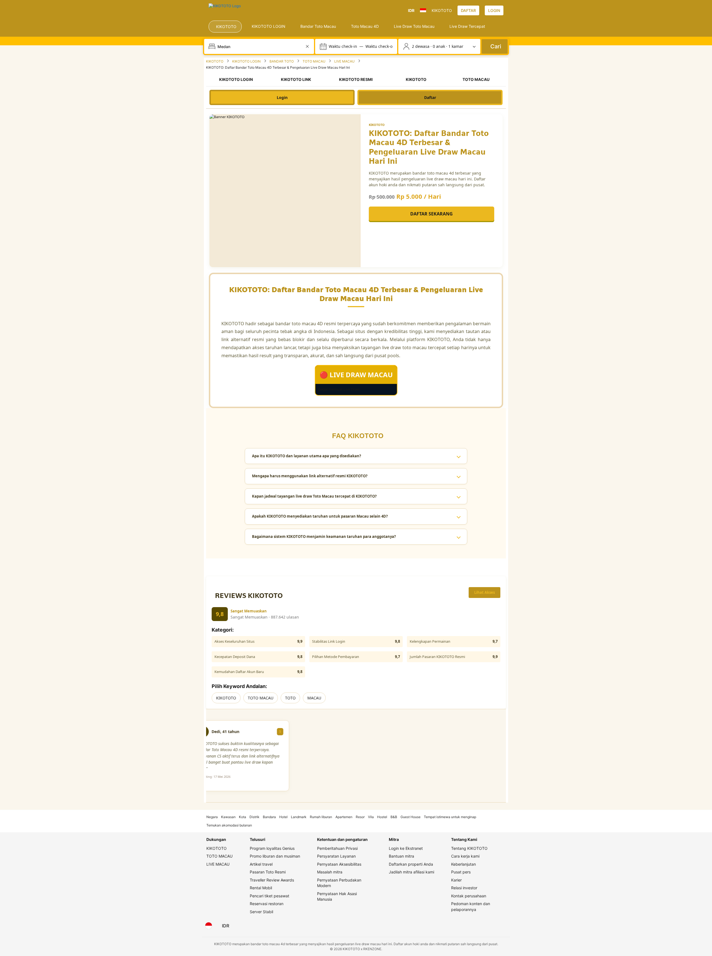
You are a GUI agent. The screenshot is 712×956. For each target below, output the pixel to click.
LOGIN (494, 10)
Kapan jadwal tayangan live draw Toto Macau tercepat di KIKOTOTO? (314, 496)
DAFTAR (468, 10)
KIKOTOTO (226, 698)
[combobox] (259, 46)
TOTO (290, 698)
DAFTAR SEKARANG (431, 214)
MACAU (314, 698)
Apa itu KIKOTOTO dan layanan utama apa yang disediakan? (306, 455)
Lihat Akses (484, 592)
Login (282, 97)
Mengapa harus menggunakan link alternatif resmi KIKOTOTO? (309, 475)
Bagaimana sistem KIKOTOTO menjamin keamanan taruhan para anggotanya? (324, 536)
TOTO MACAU (260, 698)
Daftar (430, 97)
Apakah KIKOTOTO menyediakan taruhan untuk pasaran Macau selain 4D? (320, 516)
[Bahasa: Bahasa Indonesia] (208, 925)
